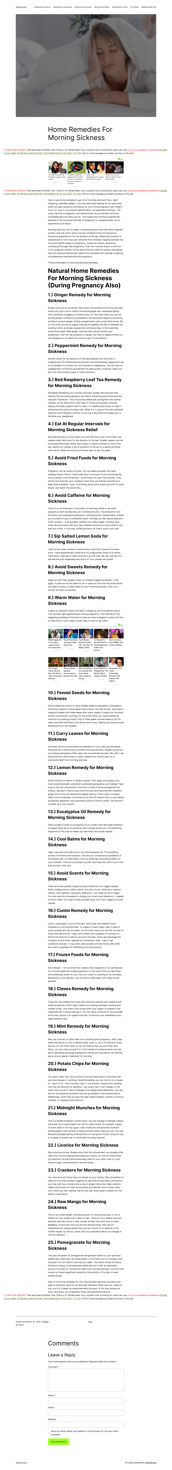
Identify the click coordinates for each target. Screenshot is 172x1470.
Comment (53, 1367)
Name (51, 1395)
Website (52, 1419)
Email (51, 1407)
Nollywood (21, 7)
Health (46, 1322)
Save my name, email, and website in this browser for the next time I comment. (85, 1433)
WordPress (151, 1462)
